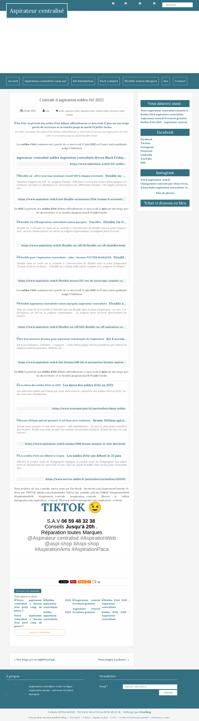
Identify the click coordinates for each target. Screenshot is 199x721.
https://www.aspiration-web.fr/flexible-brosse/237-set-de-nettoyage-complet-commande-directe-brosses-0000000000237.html (71, 281)
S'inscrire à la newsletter (28, 591)
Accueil (13, 81)
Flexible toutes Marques (141, 81)
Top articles (74, 717)
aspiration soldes (72, 111)
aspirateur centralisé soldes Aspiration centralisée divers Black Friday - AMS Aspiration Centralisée (72, 157)
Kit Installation (83, 81)
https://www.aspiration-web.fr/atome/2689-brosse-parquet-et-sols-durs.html (75, 444)
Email (103, 686)
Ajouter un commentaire (40, 632)
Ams (44, 717)
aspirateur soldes (88, 111)
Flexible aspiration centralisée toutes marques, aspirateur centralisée (118, 303)
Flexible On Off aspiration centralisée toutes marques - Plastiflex (115, 222)
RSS (143, 162)
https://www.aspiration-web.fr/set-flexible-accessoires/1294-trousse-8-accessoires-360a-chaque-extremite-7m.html (71, 199)
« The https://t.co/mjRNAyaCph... (35, 659)
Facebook (146, 139)
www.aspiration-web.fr (155, 179)
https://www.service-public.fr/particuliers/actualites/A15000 (85, 479)
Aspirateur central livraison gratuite (164, 118)
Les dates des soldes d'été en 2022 (88, 385)
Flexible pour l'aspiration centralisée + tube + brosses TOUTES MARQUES (120, 257)
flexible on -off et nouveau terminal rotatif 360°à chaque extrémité (116, 176)
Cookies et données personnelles (134, 717)
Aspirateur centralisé (37, 10)
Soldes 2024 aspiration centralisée (162, 114)
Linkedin (146, 154)
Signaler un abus (100, 717)
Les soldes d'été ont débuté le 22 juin (94, 456)
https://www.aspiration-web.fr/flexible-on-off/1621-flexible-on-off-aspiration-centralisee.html (71, 327)
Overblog (145, 712)
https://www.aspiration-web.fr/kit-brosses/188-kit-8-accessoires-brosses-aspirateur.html (71, 362)
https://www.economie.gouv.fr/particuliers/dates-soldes (88, 408)
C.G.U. (113, 717)
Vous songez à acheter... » (113, 659)
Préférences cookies (161, 717)
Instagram (147, 147)
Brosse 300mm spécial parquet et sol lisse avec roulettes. (110, 420)
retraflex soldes (102, 111)
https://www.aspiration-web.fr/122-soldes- (97, 164)
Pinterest (146, 150)
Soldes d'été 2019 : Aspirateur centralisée (166, 122)
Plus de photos (165, 192)
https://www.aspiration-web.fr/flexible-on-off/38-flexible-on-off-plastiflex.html (73, 245)
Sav (166, 81)
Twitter (145, 143)
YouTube (146, 158)
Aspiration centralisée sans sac (46, 81)
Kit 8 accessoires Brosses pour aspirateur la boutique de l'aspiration (116, 339)
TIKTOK (63, 507)
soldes (61, 111)
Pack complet (109, 81)
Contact (180, 81)
